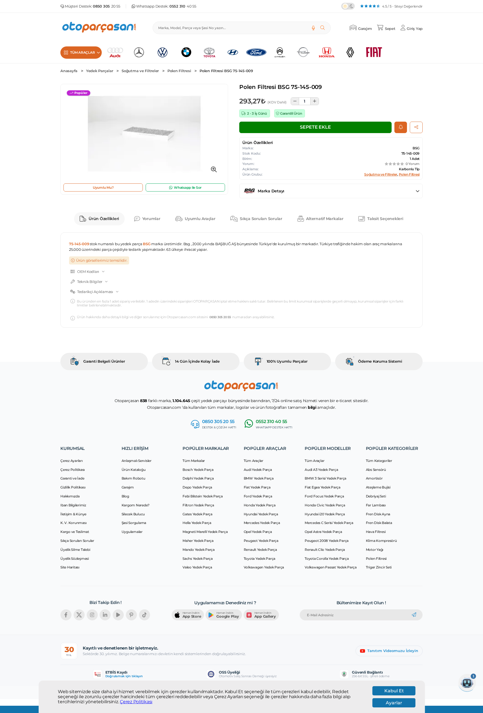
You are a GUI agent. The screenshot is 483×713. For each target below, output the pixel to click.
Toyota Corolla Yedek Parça (327, 558)
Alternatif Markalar (324, 218)
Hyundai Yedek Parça (261, 514)
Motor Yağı (374, 549)
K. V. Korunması (73, 523)
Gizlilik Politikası (72, 487)
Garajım (128, 487)
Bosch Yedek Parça (198, 470)
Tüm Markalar (194, 461)
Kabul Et (394, 690)
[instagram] (92, 614)
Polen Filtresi (179, 71)
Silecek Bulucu (133, 514)
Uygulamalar (132, 532)
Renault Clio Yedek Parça (325, 549)
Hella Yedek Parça (197, 523)
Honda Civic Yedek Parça (325, 505)
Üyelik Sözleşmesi (74, 558)
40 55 (182, 6)
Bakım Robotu (133, 478)
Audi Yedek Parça (258, 470)
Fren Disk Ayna (378, 514)
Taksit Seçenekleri (385, 218)
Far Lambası (376, 505)
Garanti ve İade (72, 478)
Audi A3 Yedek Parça (321, 470)
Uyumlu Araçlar (200, 218)
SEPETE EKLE (315, 127)
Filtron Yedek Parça (198, 505)
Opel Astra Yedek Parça (323, 532)
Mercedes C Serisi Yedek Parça (329, 523)
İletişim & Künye (73, 514)
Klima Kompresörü (381, 541)
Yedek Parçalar (99, 71)
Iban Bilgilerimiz (73, 505)
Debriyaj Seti (376, 496)
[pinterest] (131, 614)
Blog (125, 496)
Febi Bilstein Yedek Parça (203, 496)
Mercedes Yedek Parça (262, 523)
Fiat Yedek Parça (257, 487)
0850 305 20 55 (220, 317)
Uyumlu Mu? (103, 187)
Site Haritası (69, 567)
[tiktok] (144, 614)
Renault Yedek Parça (260, 549)
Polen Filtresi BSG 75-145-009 (226, 71)
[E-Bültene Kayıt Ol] (414, 614)
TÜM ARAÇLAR (82, 52)
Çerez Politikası (136, 701)
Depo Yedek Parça (197, 487)
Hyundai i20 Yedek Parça (325, 514)
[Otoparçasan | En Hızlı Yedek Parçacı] (99, 28)
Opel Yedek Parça (258, 532)
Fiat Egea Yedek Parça (322, 487)
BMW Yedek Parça (259, 478)
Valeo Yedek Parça (197, 567)
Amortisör (374, 478)
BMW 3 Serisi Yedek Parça (325, 478)
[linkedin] (105, 614)
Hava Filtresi (376, 532)
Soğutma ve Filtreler (140, 71)
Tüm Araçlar (253, 461)
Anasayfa (68, 71)
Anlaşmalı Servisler (136, 461)
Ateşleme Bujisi (378, 487)
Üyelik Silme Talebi (75, 549)
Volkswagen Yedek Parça (264, 567)
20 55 (106, 6)
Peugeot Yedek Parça (261, 541)
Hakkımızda (70, 496)
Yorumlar (151, 218)
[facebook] (66, 614)
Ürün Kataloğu (134, 470)
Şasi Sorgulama (134, 523)
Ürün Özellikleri (104, 218)
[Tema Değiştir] (348, 6)
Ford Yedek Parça (258, 496)
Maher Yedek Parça (198, 541)
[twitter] (79, 614)
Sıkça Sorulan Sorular (261, 218)
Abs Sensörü (376, 470)
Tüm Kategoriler (379, 461)
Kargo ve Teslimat (74, 532)
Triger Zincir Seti (379, 567)
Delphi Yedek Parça (198, 478)
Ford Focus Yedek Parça (324, 496)
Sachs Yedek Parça (198, 558)
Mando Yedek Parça (199, 549)
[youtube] (118, 614)
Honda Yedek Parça (260, 505)
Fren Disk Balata (379, 523)
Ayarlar (394, 702)
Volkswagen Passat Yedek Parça (331, 567)
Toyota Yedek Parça (260, 558)
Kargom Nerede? (136, 505)
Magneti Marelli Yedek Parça (205, 532)
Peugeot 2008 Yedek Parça (327, 541)
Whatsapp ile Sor (188, 187)
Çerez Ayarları (71, 461)
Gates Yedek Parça (197, 514)
